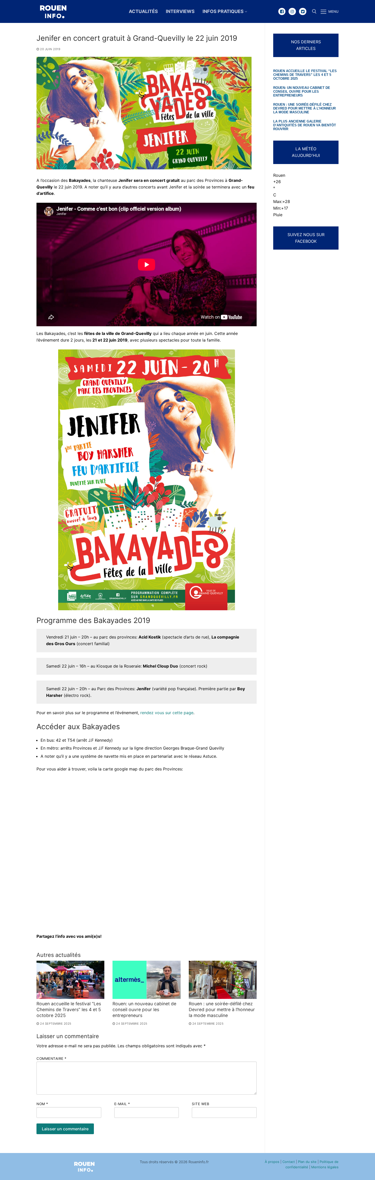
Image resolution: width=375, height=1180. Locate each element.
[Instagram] (292, 11)
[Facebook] (282, 11)
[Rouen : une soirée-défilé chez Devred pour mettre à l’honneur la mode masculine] (223, 980)
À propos (272, 1162)
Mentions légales (325, 1167)
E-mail (122, 1104)
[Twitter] (302, 11)
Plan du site (307, 1162)
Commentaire (51, 1058)
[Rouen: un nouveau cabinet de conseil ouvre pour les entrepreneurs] (146, 980)
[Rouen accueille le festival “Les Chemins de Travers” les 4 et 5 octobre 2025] (70, 980)
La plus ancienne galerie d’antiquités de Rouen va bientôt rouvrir (304, 125)
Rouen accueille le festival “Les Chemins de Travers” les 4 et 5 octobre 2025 (68, 1009)
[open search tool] (314, 11)
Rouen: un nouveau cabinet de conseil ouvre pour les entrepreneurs (144, 1009)
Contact (288, 1162)
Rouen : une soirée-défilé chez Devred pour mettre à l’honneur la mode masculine (222, 1009)
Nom (42, 1104)
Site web (200, 1104)
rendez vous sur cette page (166, 712)
